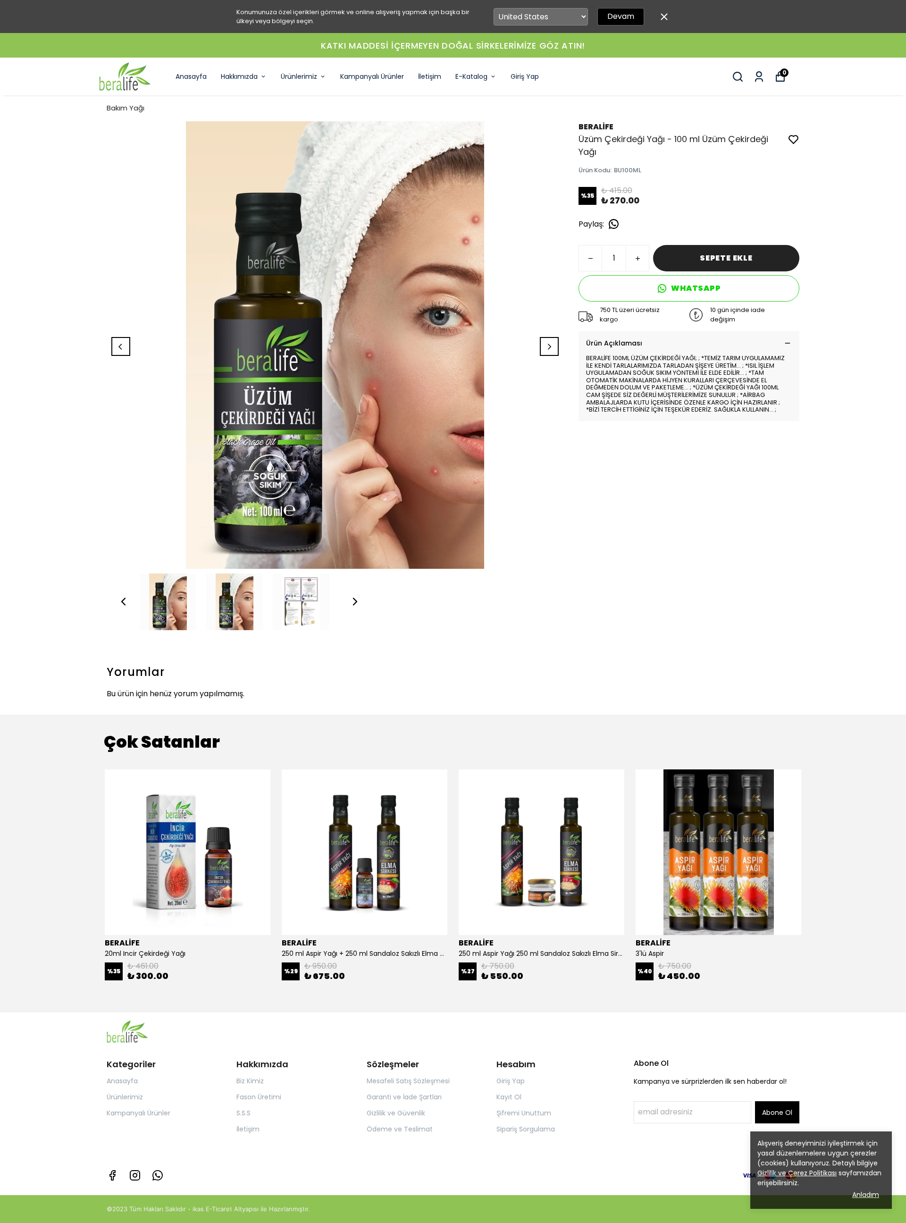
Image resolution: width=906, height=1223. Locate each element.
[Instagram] (135, 1175)
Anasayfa (191, 76)
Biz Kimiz (250, 1081)
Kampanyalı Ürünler (372, 76)
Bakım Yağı (125, 108)
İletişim (429, 76)
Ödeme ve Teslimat (400, 1129)
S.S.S (243, 1113)
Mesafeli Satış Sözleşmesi (408, 1081)
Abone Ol (777, 1112)
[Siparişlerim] (759, 77)
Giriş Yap (525, 76)
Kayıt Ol (508, 1097)
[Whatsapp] (157, 1175)
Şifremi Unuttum (523, 1113)
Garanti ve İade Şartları (404, 1097)
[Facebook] (112, 1175)
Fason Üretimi (258, 1097)
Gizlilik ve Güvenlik (396, 1113)
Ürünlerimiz (299, 76)
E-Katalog (471, 76)
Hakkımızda (239, 76)
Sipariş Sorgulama (525, 1129)
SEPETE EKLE (726, 258)
